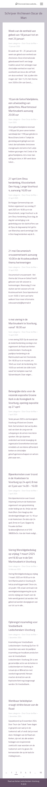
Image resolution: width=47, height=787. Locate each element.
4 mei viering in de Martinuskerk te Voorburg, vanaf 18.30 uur (22, 323)
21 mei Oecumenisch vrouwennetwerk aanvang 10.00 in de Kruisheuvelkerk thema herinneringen (23, 256)
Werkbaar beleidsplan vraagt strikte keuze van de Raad (23, 705)
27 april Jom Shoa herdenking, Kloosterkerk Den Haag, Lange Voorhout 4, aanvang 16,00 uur (23, 184)
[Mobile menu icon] (41, 4)
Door (29, 43)
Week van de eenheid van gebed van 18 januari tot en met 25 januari (23, 35)
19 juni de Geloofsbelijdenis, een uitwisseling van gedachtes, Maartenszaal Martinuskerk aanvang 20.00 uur (23, 107)
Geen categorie (14, 43)
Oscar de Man (31, 15)
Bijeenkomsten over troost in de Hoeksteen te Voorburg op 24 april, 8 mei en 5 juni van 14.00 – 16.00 (23, 480)
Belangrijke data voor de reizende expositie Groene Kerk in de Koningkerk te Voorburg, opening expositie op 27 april (23, 399)
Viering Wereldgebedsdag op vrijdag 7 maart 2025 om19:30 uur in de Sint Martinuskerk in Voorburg (22, 556)
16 (41, 772)
